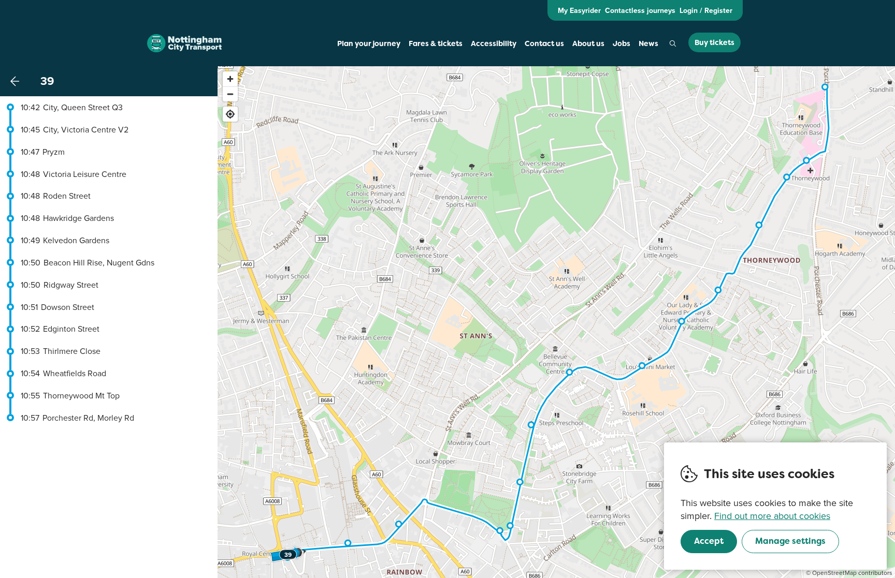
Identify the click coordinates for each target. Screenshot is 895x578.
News (648, 43)
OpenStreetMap (834, 572)
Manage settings (790, 541)
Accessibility (493, 43)
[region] (556, 322)
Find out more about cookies (772, 515)
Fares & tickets (436, 43)
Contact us (544, 43)
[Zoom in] (230, 78)
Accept (709, 541)
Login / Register (706, 10)
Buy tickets (714, 42)
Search (672, 43)
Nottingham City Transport (184, 43)
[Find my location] (230, 114)
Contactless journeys (640, 10)
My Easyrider (579, 10)
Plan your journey (368, 43)
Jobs (621, 43)
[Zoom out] (230, 93)
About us (588, 43)
